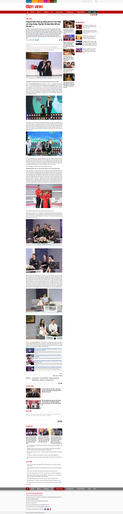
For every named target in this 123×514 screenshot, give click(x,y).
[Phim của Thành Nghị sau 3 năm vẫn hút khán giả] (69, 65)
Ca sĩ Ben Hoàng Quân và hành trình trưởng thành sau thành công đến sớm (44, 473)
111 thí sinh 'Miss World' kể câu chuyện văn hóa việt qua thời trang (42, 471)
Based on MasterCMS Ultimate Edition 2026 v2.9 (35, 512)
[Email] (61, 383)
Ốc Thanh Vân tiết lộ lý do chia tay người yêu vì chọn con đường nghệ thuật (42, 47)
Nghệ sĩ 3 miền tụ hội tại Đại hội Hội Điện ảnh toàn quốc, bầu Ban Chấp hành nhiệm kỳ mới (68, 45)
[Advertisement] (71, 6)
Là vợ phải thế (35, 378)
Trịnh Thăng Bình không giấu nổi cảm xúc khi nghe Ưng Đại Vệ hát (40, 50)
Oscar (49, 1)
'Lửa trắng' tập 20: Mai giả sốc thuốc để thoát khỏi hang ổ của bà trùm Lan (90, 32)
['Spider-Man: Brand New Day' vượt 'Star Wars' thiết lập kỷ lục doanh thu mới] (79, 27)
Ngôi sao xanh (28, 1)
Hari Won (42, 380)
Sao (52, 12)
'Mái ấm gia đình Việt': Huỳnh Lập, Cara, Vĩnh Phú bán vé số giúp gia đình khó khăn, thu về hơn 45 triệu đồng (44, 439)
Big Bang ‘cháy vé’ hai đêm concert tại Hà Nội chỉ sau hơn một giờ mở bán (43, 480)
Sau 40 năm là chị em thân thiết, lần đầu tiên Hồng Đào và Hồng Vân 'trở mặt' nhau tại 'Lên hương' (69, 85)
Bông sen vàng (40, 1)
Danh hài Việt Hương (54, 378)
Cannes (52, 1)
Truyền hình (46, 12)
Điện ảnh (39, 12)
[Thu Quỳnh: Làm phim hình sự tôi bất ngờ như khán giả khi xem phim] (69, 24)
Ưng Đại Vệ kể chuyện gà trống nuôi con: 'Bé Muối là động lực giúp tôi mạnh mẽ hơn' (44, 48)
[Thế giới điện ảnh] (34, 6)
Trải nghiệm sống (70, 12)
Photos (89, 12)
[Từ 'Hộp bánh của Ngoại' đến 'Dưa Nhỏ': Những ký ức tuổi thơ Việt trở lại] (69, 52)
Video (95, 12)
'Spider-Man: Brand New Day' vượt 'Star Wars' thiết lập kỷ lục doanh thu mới (90, 26)
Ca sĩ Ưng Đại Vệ (44, 378)
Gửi (59, 421)
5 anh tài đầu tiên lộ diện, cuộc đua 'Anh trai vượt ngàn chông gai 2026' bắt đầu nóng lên (51, 390)
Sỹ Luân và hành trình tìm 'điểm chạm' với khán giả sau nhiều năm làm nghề (44, 482)
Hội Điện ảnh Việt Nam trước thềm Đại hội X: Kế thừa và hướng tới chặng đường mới (89, 37)
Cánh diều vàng (35, 1)
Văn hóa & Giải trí (59, 12)
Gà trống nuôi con (49, 380)
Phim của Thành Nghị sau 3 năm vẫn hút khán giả (68, 71)
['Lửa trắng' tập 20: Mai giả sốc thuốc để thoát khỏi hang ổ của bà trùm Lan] (79, 32)
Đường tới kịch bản (80, 12)
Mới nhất (32, 12)
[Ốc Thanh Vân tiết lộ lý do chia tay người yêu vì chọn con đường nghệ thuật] (30, 356)
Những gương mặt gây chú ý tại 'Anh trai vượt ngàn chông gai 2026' (42, 478)
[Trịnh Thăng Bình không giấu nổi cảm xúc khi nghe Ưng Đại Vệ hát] (30, 368)
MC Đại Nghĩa (35, 380)
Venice (55, 1)
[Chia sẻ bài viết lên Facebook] (36, 40)
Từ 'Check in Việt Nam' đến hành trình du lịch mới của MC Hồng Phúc (42, 455)
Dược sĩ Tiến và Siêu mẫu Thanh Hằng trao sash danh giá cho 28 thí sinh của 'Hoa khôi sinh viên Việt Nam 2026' (65, 14)
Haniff (45, 1)
